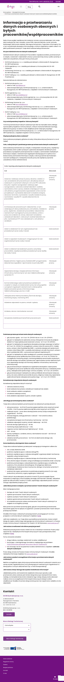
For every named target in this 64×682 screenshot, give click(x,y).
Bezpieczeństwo (8, 667)
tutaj (12, 534)
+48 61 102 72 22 (48, 1)
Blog (29, 7)
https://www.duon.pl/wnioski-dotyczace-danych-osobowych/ (27, 544)
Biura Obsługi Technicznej (14, 639)
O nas (5, 673)
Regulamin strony (8, 661)
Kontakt (58, 1)
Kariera (5, 664)
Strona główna (7, 12)
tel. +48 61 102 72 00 (9, 605)
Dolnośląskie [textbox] (9, 625)
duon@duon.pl (20, 85)
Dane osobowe (7, 659)
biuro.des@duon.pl (22, 104)
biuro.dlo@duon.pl (21, 95)
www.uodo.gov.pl (52, 523)
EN (59, 7)
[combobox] (17, 625)
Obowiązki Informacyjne (18, 12)
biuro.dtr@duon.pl (21, 114)
